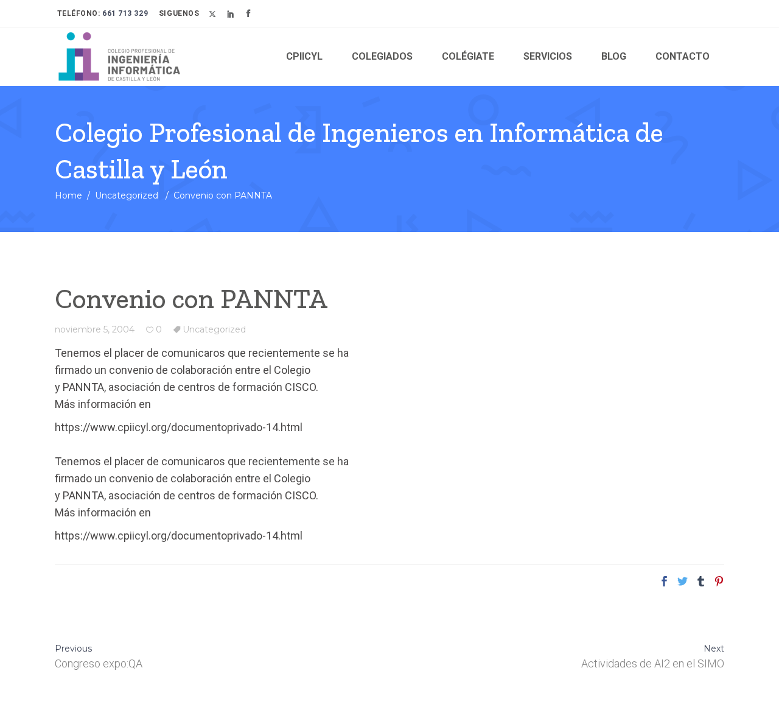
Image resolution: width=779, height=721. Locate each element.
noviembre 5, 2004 (94, 329)
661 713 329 (124, 13)
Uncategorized (126, 195)
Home (68, 195)
